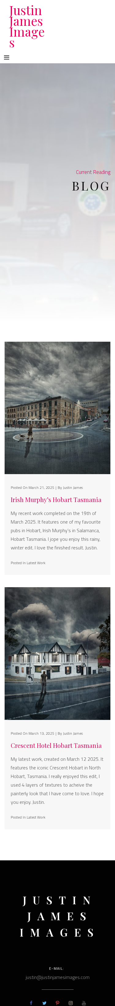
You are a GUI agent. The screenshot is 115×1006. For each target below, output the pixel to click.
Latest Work (36, 563)
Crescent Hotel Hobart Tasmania (56, 745)
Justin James (73, 487)
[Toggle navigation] (6, 57)
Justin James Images (27, 26)
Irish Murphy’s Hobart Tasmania (56, 500)
